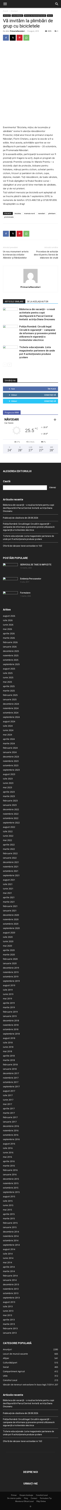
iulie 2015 (8, 1200)
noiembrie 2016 (11, 1130)
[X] (13, 38)
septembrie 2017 (11, 1086)
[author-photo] (30, 283)
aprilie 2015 (9, 1214)
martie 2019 (9, 1007)
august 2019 (9, 985)
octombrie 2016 (10, 1134)
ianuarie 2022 (10, 857)
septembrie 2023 (11, 769)
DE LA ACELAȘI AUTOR (37, 301)
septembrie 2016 (11, 1139)
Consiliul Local (42, 1495)
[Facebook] (6, 38)
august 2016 (9, 1143)
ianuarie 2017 (10, 1121)
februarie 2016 (10, 1170)
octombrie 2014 (10, 1240)
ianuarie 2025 (10, 699)
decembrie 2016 (11, 1126)
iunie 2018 (8, 1047)
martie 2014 (9, 1271)
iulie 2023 (8, 778)
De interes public (14, 1498)
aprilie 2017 (9, 1108)
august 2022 (9, 827)
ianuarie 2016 (10, 1174)
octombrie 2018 (10, 1029)
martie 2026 (9, 637)
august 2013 (9, 1302)
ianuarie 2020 (10, 963)
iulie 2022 (8, 831)
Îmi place (52, 389)
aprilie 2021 (9, 897)
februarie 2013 (10, 1328)
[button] (5, 4)
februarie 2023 (10, 800)
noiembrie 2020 (11, 919)
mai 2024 (7, 734)
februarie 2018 (10, 1064)
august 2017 (9, 1091)
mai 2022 (7, 840)
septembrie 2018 (11, 1033)
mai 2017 (7, 1104)
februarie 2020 (10, 959)
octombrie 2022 (10, 818)
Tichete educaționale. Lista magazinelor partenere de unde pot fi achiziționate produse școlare (28, 537)
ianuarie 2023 (10, 805)
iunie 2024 (8, 730)
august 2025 (9, 668)
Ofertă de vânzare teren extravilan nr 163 (22, 546)
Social (50, 16)
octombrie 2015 (10, 1187)
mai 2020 (7, 945)
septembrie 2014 (11, 1244)
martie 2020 (9, 954)
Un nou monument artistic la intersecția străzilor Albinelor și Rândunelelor (16, 254)
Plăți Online (41, 1501)
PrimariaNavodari (17, 31)
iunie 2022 (8, 835)
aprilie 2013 (9, 1319)
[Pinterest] (20, 38)
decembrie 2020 (11, 915)
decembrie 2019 (11, 967)
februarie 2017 (10, 1117)
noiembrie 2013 (11, 1288)
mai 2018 (7, 1051)
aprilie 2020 (9, 950)
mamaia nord (29, 213)
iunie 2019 (8, 994)
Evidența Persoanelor (30, 579)
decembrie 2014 (11, 1231)
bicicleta (18, 213)
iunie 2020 (8, 941)
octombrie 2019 (10, 976)
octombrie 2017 (10, 1082)
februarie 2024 (10, 747)
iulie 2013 (8, 1306)
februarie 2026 (10, 642)
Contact (34, 1498)
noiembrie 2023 (11, 761)
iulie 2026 (8, 620)
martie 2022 (9, 849)
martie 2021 (9, 901)
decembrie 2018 (11, 1020)
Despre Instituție (26, 1495)
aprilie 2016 (9, 1161)
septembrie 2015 (11, 1192)
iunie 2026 (8, 624)
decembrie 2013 (11, 1284)
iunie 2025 (8, 677)
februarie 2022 (10, 853)
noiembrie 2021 (11, 866)
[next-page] (9, 365)
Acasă (5, 11)
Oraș (26, 1498)
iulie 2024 (8, 725)
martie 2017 (9, 1112)
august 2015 (9, 1196)
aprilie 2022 (9, 844)
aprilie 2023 (9, 791)
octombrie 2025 (10, 659)
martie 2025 (9, 690)
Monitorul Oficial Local (24, 1501)
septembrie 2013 (11, 1297)
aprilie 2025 (9, 686)
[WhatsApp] (26, 38)
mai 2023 (7, 787)
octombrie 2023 (10, 765)
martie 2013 (9, 1324)
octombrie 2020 (10, 923)
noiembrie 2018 (11, 1025)
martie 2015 (9, 1218)
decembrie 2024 (11, 703)
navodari (41, 213)
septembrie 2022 (11, 822)
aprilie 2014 (9, 1266)
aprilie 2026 (9, 633)
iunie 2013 (8, 1310)
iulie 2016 (8, 1148)
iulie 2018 (8, 1042)
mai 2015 (7, 1209)
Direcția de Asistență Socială (35, 16)
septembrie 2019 (11, 981)
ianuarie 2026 (10, 646)
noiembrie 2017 (11, 1077)
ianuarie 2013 (10, 1332)
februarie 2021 (10, 906)
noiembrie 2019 (11, 972)
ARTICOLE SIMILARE (14, 301)
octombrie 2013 (10, 1293)
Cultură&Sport (17, 16)
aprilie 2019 (9, 1003)
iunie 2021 (8, 888)
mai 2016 (7, 1156)
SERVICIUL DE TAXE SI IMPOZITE (35, 564)
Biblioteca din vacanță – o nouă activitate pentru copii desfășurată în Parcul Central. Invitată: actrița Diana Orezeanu (28, 508)
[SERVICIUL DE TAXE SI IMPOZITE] (10, 568)
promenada (8, 217)
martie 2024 (9, 743)
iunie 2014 (8, 1258)
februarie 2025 (10, 695)
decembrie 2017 (11, 1073)
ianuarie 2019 (10, 1016)
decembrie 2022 (11, 809)
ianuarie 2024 (10, 752)
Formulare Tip (46, 1498)
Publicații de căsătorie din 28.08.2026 (20, 518)
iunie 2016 (8, 1152)
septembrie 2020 (11, 928)
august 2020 (9, 932)
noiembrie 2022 (11, 813)
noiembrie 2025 (11, 655)
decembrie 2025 (11, 651)
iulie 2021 (8, 884)
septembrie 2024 (11, 717)
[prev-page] (5, 365)
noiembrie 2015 (11, 1183)
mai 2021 (7, 893)
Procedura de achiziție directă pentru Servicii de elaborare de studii (46, 254)
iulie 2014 (8, 1253)
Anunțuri (14, 11)
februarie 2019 (10, 1011)
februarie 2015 (10, 1222)
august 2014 (9, 1249)
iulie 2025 (8, 673)
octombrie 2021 (10, 871)
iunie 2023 (8, 783)
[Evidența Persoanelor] (10, 582)
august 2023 (9, 774)
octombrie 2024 (10, 712)
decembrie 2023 (11, 756)
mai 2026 (7, 629)
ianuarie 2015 (10, 1227)
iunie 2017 (8, 1099)
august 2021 (9, 879)
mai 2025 (7, 681)
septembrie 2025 (11, 664)
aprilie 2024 (9, 739)
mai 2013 (7, 1315)
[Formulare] (10, 596)
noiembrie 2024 (11, 708)
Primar (14, 1495)
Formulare (25, 593)
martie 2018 (9, 1060)
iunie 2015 (8, 1205)
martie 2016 (9, 1165)
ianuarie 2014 (10, 1280)
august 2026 (9, 615)
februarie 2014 (10, 1275)
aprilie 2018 (9, 1055)
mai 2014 (7, 1262)
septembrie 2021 (11, 875)
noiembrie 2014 (11, 1236)
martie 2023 (9, 796)
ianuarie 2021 (10, 910)
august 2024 (9, 721)
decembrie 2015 (11, 1178)
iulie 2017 (8, 1095)
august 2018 (9, 1038)
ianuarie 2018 (10, 1069)
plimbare (51, 213)
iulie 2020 (8, 937)
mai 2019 (7, 998)
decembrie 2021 (11, 862)
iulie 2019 (8, 989)
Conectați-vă (50, 395)
